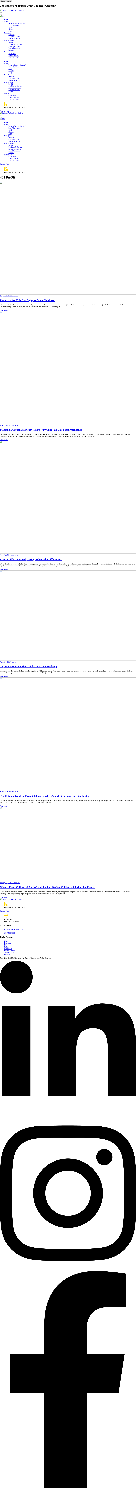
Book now (7, 943)
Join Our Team (13, 57)
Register (7, 954)
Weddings (11, 35)
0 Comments (13, 296)
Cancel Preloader (6, 1)
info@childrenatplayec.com (13, 929)
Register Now (4, 111)
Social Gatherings (14, 38)
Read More (4, 310)
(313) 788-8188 (9, 933)
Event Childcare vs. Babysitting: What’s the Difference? (31, 559)
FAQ (10, 27)
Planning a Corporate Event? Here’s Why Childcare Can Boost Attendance (41, 429)
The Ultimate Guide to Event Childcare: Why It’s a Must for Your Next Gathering (44, 796)
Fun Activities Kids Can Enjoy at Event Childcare (27, 300)
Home (6, 19)
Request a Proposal (14, 46)
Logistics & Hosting (15, 44)
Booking (11, 42)
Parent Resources (14, 48)
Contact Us (8, 52)
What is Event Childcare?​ (17, 23)
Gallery (10, 29)
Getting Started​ (9, 40)
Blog (10, 31)
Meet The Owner (14, 25)
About (6, 21)
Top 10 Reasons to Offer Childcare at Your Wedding (28, 666)
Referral (11, 50)
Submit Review (13, 56)
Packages (7, 33)
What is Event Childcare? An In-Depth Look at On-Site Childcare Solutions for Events (47, 887)
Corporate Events (14, 37)
